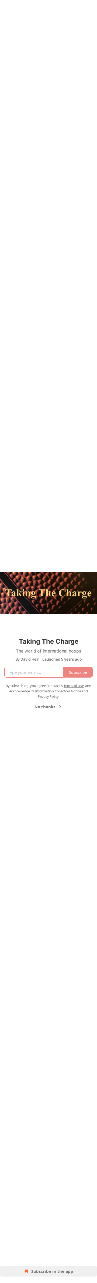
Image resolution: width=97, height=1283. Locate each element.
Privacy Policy (48, 696)
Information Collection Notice (58, 691)
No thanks (44, 706)
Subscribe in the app (52, 1271)
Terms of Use (74, 685)
